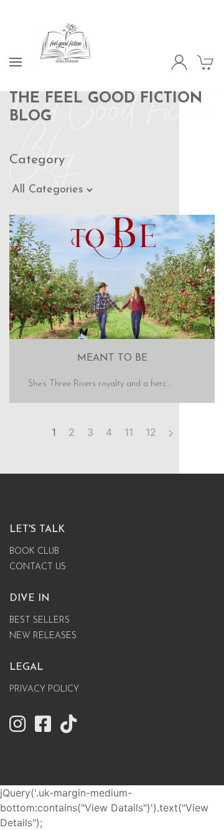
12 (151, 432)
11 (128, 432)
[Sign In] (179, 61)
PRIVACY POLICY (44, 689)
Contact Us (37, 567)
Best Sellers (39, 620)
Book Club (34, 551)
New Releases (43, 636)
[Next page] (170, 432)
